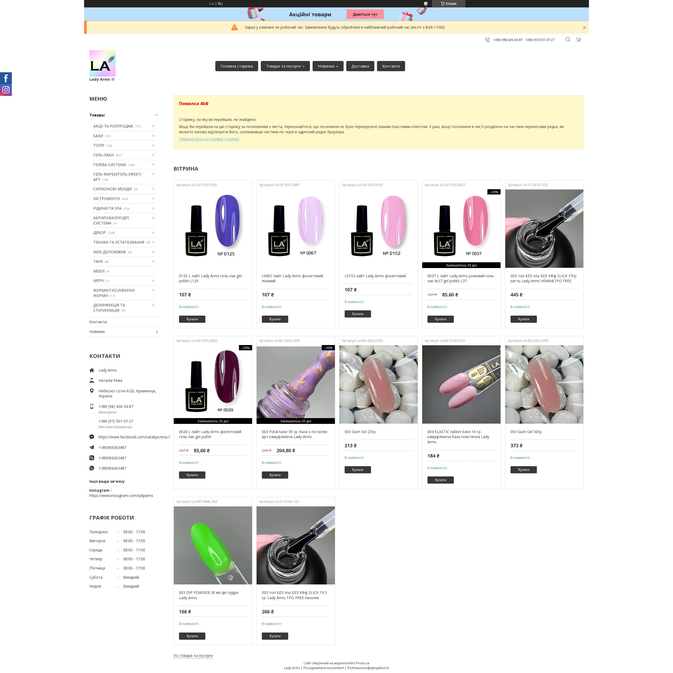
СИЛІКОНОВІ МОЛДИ (112, 188)
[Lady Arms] (102, 63)
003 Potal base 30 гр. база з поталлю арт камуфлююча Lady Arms (294, 434)
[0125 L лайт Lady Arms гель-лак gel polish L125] (213, 228)
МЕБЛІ (99, 271)
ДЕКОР (99, 232)
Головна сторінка (237, 66)
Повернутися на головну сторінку (209, 138)
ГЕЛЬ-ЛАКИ (103, 154)
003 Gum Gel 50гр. (526, 431)
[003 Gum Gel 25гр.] (378, 384)
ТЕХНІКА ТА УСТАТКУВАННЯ (118, 242)
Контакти (391, 66)
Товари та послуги (283, 66)
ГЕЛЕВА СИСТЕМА (109, 164)
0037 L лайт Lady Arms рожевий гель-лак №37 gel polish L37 (461, 278)
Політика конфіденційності (368, 668)
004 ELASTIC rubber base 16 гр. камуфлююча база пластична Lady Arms (458, 436)
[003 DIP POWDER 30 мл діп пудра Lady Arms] (213, 545)
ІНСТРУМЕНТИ (106, 198)
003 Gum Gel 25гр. (360, 431)
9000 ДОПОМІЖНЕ (109, 251)
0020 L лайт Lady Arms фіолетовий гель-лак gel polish (210, 434)
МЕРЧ (98, 280)
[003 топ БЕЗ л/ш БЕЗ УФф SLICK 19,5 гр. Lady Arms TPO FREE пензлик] (296, 545)
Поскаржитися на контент (323, 668)
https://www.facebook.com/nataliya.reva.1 (129, 436)
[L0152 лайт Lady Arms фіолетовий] (378, 228)
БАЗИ (98, 135)
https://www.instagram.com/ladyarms (121, 495)
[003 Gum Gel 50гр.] (544, 384)
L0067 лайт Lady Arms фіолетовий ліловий (292, 278)
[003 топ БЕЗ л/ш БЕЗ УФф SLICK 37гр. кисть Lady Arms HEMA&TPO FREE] (544, 228)
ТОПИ (98, 145)
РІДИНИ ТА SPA (107, 208)
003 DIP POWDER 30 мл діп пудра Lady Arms (208, 595)
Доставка (360, 66)
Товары (97, 114)
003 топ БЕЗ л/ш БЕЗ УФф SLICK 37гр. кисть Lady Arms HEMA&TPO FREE (544, 278)
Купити (192, 319)
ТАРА (98, 261)
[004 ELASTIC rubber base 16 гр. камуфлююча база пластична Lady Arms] (461, 384)
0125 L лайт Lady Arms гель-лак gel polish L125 (210, 278)
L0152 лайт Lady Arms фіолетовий (375, 275)
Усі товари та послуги (193, 655)
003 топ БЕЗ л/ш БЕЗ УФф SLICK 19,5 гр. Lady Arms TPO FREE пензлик (294, 595)
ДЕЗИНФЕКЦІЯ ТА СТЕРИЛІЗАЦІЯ (109, 307)
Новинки (326, 66)
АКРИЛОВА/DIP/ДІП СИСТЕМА (111, 220)
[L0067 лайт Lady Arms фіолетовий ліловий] (296, 228)
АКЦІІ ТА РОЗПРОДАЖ (113, 126)
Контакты (98, 321)
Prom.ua (362, 663)
